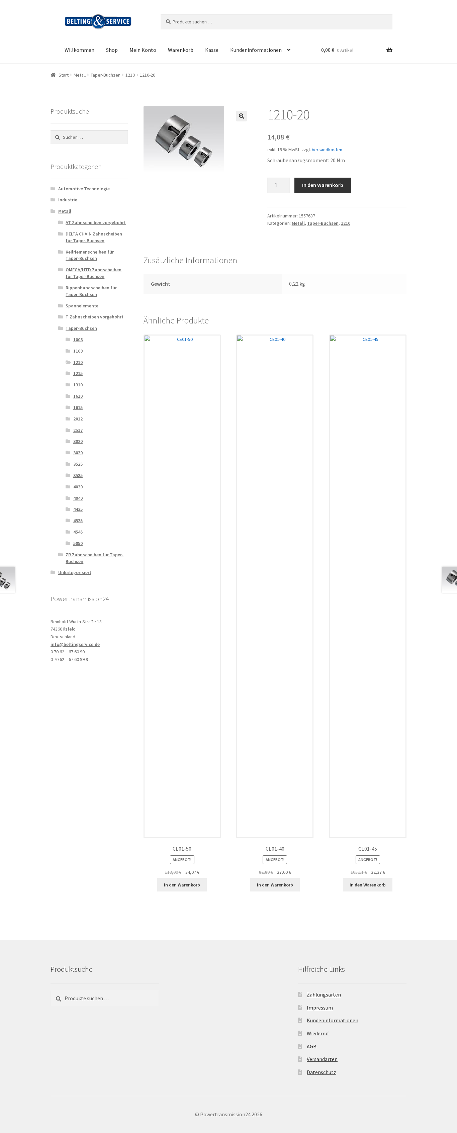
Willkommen (79, 49)
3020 (78, 441)
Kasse (211, 49)
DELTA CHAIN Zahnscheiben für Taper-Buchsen (94, 237)
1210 (130, 75)
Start (64, 75)
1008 (78, 340)
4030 (78, 487)
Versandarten (322, 1059)
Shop (112, 49)
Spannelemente (82, 306)
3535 (78, 475)
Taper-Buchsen (105, 75)
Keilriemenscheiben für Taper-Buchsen (90, 255)
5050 (78, 543)
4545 (78, 532)
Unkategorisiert (74, 572)
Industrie (67, 200)
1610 (78, 396)
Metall (80, 75)
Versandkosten (327, 150)
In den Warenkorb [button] (182, 885)
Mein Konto (142, 49)
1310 (78, 385)
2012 (78, 419)
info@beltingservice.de (75, 644)
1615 (78, 407)
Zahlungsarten (324, 994)
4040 (78, 498)
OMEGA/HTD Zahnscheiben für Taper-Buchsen (93, 273)
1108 (78, 351)
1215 (78, 373)
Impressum (320, 1007)
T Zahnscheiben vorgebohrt (94, 317)
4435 (78, 509)
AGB (311, 1046)
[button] (241, 116)
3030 (78, 453)
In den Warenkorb (322, 185)
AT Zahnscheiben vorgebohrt (96, 222)
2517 (78, 430)
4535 (78, 520)
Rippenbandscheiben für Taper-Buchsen (91, 291)
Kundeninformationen (256, 49)
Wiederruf (318, 1033)
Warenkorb (180, 49)
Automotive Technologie (84, 189)
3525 (78, 464)
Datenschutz (321, 1072)
